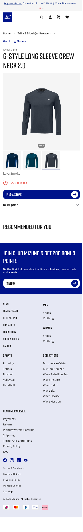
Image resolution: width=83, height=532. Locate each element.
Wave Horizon (52, 401)
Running (8, 363)
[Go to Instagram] (12, 460)
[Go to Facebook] (5, 460)
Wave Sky (49, 390)
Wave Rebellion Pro (55, 374)
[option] (12, 160)
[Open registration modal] (50, 17)
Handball (9, 385)
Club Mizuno (10, 318)
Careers (7, 346)
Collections (50, 355)
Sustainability (11, 339)
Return (7, 424)
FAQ (5, 451)
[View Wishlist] (67, 17)
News (6, 304)
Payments (9, 419)
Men (45, 305)
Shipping (9, 435)
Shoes (47, 313)
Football (8, 374)
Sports (7, 355)
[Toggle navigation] (75, 17)
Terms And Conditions (17, 441)
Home (7, 33)
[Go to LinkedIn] (19, 460)
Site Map (8, 491)
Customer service (14, 411)
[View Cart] (58, 17)
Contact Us (9, 325)
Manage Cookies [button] (12, 485)
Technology (9, 332)
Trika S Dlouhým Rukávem (34, 33)
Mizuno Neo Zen (53, 369)
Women (47, 328)
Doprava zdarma (13, 3)
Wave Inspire (51, 380)
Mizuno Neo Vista (54, 363)
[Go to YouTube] (26, 460)
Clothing (48, 318)
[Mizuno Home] (7, 17)
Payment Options (12, 474)
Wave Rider (50, 385)
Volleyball (9, 380)
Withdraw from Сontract (18, 430)
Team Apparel (10, 311)
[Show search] (41, 17)
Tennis (7, 369)
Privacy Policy (11, 446)
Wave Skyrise (51, 396)
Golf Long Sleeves (14, 41)
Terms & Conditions (13, 468)
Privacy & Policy (11, 480)
